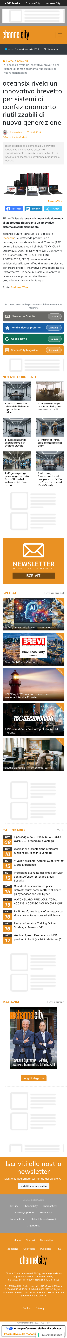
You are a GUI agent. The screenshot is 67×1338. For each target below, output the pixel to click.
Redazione (12, 1248)
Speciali (30, 1240)
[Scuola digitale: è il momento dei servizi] (33, 754)
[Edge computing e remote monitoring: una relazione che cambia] (50, 391)
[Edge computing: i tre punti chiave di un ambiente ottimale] (17, 427)
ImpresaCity (53, 3)
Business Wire (15, 132)
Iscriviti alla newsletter (33, 1186)
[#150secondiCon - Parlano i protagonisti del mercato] (33, 719)
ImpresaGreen (18, 1219)
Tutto (60, 830)
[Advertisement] (35, 1147)
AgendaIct (33, 1225)
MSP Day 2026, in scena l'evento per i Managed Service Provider (27, 695)
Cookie (27, 1308)
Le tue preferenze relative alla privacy (37, 1328)
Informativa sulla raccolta (20, 1334)
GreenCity (46, 1212)
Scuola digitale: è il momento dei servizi (29, 767)
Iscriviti (54, 316)
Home (10, 61)
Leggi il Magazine (33, 1078)
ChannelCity (33, 3)
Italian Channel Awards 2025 (23, 49)
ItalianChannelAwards (44, 1219)
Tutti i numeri (55, 1002)
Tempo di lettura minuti (16, 137)
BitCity (14, 1205)
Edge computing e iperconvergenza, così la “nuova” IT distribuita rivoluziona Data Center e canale (17, 479)
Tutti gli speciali (54, 593)
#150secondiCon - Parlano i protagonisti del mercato (31, 730)
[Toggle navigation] (59, 35)
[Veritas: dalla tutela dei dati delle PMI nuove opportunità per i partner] (17, 391)
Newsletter (52, 49)
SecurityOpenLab (25, 1212)
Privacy (40, 1308)
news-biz (22, 61)
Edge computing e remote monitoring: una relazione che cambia (49, 406)
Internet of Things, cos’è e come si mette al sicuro (50, 442)
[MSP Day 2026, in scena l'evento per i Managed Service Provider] (33, 684)
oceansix (9, 238)
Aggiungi (53, 327)
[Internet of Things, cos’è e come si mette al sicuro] (50, 427)
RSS (58, 1248)
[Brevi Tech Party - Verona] (33, 649)
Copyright (29, 1248)
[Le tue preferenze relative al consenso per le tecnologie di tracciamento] (50, 1335)
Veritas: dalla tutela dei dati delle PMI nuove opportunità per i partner (16, 408)
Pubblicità (45, 1248)
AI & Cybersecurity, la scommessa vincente (30, 627)
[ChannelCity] (16, 34)
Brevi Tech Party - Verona (20, 662)
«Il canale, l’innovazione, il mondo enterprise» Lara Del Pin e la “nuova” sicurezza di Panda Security (50, 479)
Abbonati (53, 350)
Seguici (54, 339)
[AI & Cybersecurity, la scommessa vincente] (33, 614)
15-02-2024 (35, 132)
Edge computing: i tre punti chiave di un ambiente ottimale (15, 442)
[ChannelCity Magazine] (33, 1037)
